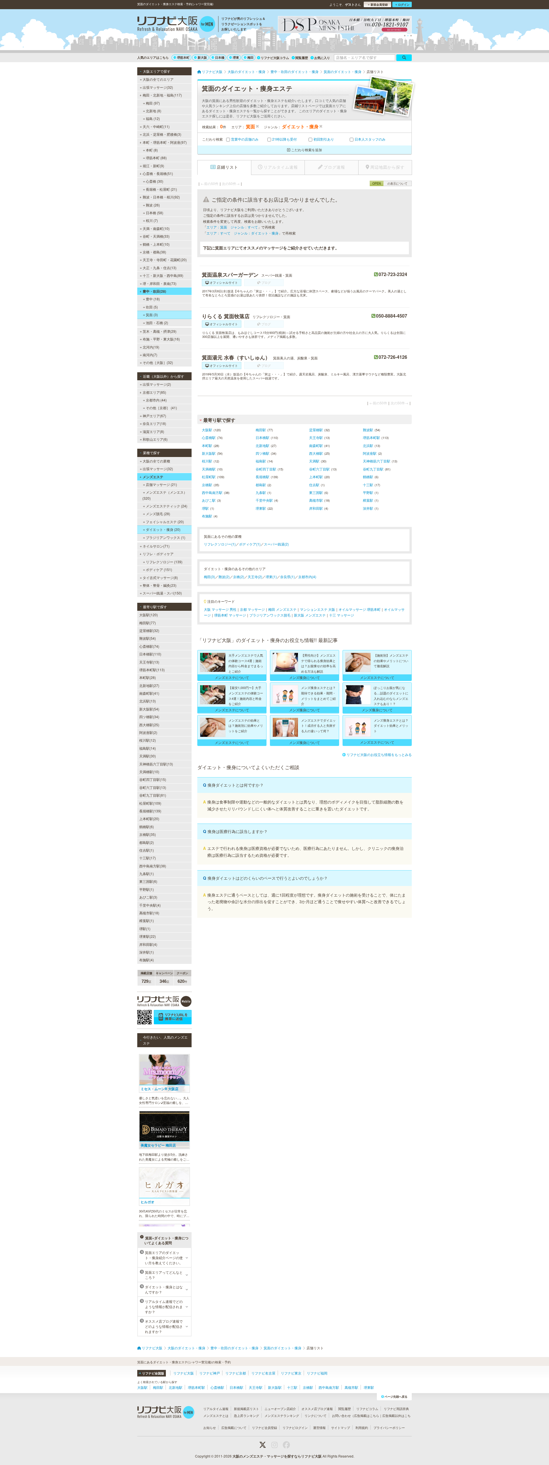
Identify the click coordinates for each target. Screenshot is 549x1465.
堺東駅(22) (147, 936)
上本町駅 (316, 476)
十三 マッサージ (341, 615)
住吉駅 (314, 484)
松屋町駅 (209, 476)
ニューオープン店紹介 (280, 1408)
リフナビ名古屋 (263, 1373)
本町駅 (207, 445)
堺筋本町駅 (371, 437)
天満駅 (314, 460)
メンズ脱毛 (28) (158, 513)
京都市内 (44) (156, 399)
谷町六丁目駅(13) (152, 787)
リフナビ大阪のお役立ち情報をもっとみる (379, 754)
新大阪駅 (209, 453)
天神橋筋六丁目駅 (376, 460)
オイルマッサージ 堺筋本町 (360, 609)
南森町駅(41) (149, 693)
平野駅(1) (146, 889)
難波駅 (368, 429)
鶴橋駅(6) (146, 826)
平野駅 (368, 492)
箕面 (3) (152, 314)
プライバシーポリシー (389, 1427)
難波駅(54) (147, 638)
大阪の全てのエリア (158, 79)
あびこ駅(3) (148, 897)
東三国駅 (316, 492)
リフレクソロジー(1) (220, 544)
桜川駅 (207, 460)
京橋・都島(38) (154, 251)
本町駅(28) (147, 677)
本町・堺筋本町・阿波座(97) (165, 142)
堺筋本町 (183, 57)
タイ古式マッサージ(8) (160, 577)
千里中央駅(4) (150, 905)
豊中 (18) (153, 298)
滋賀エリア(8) (153, 431)
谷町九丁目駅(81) (152, 795)
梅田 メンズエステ (282, 609)
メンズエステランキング (281, 1415)
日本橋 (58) (154, 212)
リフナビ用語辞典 (396, 1408)
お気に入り (322, 58)
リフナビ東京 (291, 1373)
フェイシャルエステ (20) (165, 521)
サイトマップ (340, 1427)
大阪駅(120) (148, 614)
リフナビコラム (367, 1408)
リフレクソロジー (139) (164, 561)
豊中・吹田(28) (154, 291)
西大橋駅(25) (149, 724)
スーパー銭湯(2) (276, 544)
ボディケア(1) (249, 544)
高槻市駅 (316, 500)
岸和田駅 (316, 508)
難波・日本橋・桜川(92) (161, 196)
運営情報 (319, 1427)
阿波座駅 (370, 453)
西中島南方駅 (212, 492)
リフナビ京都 (235, 1373)
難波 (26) (153, 204)
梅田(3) (209, 576)
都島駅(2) (146, 842)
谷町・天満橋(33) (156, 236)
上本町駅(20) (149, 818)
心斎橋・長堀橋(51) (158, 173)
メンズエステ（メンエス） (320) (164, 495)
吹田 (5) (152, 306)
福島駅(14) (147, 748)
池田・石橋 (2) (157, 322)
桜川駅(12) (147, 740)
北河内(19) (151, 346)
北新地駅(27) (149, 685)
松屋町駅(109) (150, 803)
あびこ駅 (209, 500)
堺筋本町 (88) (156, 157)
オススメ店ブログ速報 (317, 1408)
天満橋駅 (209, 468)
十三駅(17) (147, 857)
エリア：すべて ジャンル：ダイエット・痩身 (242, 233)
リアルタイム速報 (215, 1408)
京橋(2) (238, 576)
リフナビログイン (295, 1427)
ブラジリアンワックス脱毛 (270, 615)
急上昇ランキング (246, 1415)
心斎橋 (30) (154, 181)
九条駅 (261, 492)
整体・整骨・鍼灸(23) (159, 585)
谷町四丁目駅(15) (152, 779)
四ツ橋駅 (262, 453)
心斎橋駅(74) (149, 646)
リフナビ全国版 (153, 1373)
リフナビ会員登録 (264, 1427)
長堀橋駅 (262, 476)
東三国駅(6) (148, 881)
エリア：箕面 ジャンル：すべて (232, 227)
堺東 (236, 57)
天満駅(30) (147, 755)
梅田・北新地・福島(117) (162, 94)
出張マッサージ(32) (158, 87)
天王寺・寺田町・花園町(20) (165, 259)
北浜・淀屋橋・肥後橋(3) (162, 134)
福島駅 (261, 460)
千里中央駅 (264, 500)
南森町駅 (316, 445)
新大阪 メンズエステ (310, 615)
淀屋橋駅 (316, 429)
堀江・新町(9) (153, 165)
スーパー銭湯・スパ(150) (162, 592)
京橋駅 (207, 484)
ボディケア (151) (159, 569)
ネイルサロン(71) (156, 546)
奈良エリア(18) (154, 423)
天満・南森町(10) (156, 228)
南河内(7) (150, 354)
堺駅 (205, 508)
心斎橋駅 (209, 437)
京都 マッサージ (252, 609)
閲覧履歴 (301, 58)
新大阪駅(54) (149, 708)
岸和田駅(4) (148, 944)
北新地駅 (262, 445)
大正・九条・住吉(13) (159, 267)
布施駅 (207, 515)
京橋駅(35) (147, 834)
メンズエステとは (215, 1415)
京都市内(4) (307, 576)
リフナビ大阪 (183, 1373)
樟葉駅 (368, 500)
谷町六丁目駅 (319, 468)
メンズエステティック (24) (166, 505)
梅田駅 (261, 429)
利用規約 (361, 1427)
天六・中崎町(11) (156, 126)
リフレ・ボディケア (158, 553)
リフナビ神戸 (209, 1373)
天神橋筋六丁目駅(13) (156, 763)
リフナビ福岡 (317, 1373)
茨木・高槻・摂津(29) (159, 331)
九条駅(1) (146, 873)
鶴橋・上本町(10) (156, 244)
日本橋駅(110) (150, 653)
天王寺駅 (316, 437)
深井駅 (368, 508)
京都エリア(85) (154, 392)
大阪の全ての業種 (156, 460)
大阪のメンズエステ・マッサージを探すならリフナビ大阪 (277, 1456)
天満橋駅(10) (149, 771)
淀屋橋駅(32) (149, 630)
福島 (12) (153, 118)
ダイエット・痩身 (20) (163, 529)
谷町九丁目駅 (373, 468)
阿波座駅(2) (148, 732)
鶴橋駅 (368, 476)
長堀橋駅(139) (150, 810)
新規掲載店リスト (246, 1408)
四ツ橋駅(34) (149, 716)
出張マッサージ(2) (157, 384)
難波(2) (224, 576)
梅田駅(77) (147, 622)
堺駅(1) (144, 928)
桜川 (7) (152, 220)
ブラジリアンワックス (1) (165, 537)
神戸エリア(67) (154, 415)
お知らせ (209, 1427)
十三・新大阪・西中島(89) (163, 275)
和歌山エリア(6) (155, 439)
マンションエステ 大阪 (317, 609)
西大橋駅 (316, 453)
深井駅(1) (146, 952)
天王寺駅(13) (149, 661)
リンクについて (316, 1415)
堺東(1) (271, 576)
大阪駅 (207, 429)
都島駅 (261, 484)
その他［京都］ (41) (161, 407)
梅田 (250, 57)
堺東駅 (261, 508)
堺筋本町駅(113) (152, 669)
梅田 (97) (153, 103)
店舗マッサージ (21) (161, 484)
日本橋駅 (262, 437)
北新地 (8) (153, 110)
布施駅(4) (146, 959)
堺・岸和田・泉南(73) (159, 283)
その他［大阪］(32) (158, 362)
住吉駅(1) (146, 850)
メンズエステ (153, 476)
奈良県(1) (287, 576)
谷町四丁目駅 (266, 468)
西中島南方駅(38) (152, 865)
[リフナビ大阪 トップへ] (176, 24)
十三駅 (368, 484)
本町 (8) (152, 149)
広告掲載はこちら (366, 1415)
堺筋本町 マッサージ (230, 615)
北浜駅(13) (147, 700)
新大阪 (202, 57)
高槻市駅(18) (149, 912)
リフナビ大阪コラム (275, 58)
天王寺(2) (255, 576)
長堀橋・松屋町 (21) (161, 189)
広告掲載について (233, 1427)
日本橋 (219, 57)
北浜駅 (368, 445)
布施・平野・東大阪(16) (161, 338)
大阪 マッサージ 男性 (220, 609)
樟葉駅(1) (146, 920)
